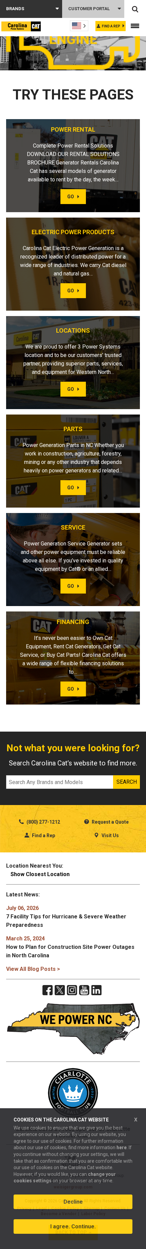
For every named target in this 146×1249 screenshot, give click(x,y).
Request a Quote (110, 822)
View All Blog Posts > (33, 969)
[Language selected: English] (79, 25)
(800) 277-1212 (42, 822)
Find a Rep (43, 835)
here (121, 1147)
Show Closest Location (40, 874)
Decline (73, 1202)
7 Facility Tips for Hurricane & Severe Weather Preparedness (66, 916)
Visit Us (110, 835)
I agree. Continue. (73, 1226)
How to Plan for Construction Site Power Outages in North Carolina (70, 947)
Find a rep (111, 26)
